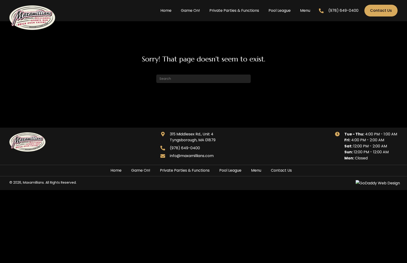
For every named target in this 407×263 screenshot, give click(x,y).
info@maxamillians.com (192, 155)
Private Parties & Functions (185, 170)
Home (116, 170)
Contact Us (281, 170)
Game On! (140, 170)
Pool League (230, 170)
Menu (256, 170)
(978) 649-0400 (343, 10)
